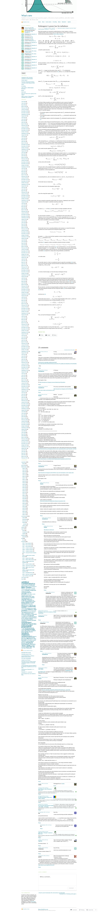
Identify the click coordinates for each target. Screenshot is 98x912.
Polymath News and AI (26, 652)
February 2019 (24, 228)
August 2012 (24, 352)
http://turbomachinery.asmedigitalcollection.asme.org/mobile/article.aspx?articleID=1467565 (57, 448)
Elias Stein (31, 596)
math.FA (24, 484)
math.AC (24, 468)
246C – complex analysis (27, 551)
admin (23, 517)
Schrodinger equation (31, 640)
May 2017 (23, 262)
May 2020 (23, 206)
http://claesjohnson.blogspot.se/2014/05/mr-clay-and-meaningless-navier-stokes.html (56, 472)
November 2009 (24, 405)
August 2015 (24, 295)
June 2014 (23, 318)
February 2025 (24, 125)
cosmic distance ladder (31, 594)
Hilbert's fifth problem (29, 610)
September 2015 (24, 294)
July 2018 (23, 240)
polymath (24, 536)
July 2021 (23, 187)
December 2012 (24, 346)
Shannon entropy (25, 641)
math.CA (24, 474)
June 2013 (23, 337)
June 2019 (23, 222)
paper (22, 528)
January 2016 (24, 287)
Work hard (23, 92)
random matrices (25, 634)
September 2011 (24, 370)
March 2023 (23, 157)
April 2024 (23, 141)
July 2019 (23, 221)
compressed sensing (25, 591)
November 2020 (24, 197)
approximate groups (25, 585)
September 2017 (24, 255)
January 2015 (24, 306)
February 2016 (24, 286)
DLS (23, 540)
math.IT (23, 493)
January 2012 (24, 364)
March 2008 (23, 437)
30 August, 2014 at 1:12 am (43, 796)
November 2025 (24, 112)
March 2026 (23, 106)
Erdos (31, 598)
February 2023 (24, 158)
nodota (62, 783)
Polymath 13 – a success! (26, 672)
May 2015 (23, 300)
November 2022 (24, 163)
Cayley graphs (28, 589)
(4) (38, 289)
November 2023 (24, 146)
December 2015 (24, 289)
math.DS (24, 482)
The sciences (24, 577)
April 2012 (23, 359)
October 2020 (24, 198)
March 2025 (23, 123)
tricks (23, 463)
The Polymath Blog (27, 650)
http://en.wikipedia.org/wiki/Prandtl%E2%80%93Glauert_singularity (56, 689)
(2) (43, 113)
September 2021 (24, 184)
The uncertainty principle (29, 37)
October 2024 (24, 131)
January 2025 (24, 127)
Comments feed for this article (69, 349)
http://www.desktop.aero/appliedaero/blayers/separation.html (52, 501)
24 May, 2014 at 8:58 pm (46, 517)
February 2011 (24, 381)
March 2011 (23, 380)
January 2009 (24, 421)
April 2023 (23, 155)
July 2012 (23, 354)
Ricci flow (24, 639)
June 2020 (23, 205)
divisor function (29, 595)
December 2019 (24, 214)
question (23, 535)
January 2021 (24, 193)
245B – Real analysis (26, 544)
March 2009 (23, 418)
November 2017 (24, 252)
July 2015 (23, 297)
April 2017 (23, 263)
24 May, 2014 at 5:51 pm (44, 482)
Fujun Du (40, 841)
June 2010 (23, 394)
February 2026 (24, 108)
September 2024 (24, 133)
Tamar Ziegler (26, 645)
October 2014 (24, 311)
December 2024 (24, 128)
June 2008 (23, 432)
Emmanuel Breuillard (25, 597)
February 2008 (24, 438)
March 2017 (23, 265)
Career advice (48, 21)
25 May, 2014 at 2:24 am (48, 526)
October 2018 (24, 235)
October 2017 (24, 254)
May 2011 (23, 376)
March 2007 (23, 456)
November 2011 (24, 367)
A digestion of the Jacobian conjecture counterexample (27, 78)
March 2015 (23, 303)
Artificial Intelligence (32, 586)
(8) (44, 250)
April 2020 (23, 208)
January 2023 (24, 160)
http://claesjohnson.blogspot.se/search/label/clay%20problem (52, 382)
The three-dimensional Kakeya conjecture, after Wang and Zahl (28, 82)
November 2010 (24, 386)
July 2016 (23, 278)
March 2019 (23, 227)
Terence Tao (52, 29)
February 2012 (24, 362)
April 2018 (23, 244)
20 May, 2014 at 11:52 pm (43, 370)
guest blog (23, 465)
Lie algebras (24, 615)
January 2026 (24, 109)
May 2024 (23, 139)
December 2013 (24, 327)
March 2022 (23, 174)
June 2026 (23, 103)
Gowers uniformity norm (31, 605)
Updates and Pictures (25, 660)
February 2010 (24, 400)
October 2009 (24, 407)
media (23, 522)
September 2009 (24, 408)
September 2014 (24, 313)
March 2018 (23, 246)
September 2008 (24, 427)
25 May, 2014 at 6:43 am (42, 615)
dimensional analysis (61, 28)
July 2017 (23, 259)
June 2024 (23, 138)
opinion (23, 527)
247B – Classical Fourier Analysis (29, 552)
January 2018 (24, 249)
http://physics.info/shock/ (49, 529)
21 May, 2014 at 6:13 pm (42, 394)
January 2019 (24, 230)
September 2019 (24, 217)
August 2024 (24, 135)
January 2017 (24, 268)
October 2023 (24, 147)
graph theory (29, 608)
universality (25, 647)
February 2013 (24, 343)
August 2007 (24, 448)
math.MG (24, 497)
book (23, 530)
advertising (24, 519)
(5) (64, 288)
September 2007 (24, 446)
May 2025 (23, 120)
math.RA (24, 508)
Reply (39, 368)
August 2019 (24, 219)
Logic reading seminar (27, 575)
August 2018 (24, 238)
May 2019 (23, 224)
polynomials (30, 629)
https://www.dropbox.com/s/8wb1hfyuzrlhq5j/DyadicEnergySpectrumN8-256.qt (54, 459)
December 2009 (24, 403)
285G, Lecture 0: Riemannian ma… (31, 28)
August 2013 (24, 333)
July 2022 (23, 168)
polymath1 (29, 625)
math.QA (24, 506)
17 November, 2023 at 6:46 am (43, 855)
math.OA (24, 503)
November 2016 (24, 271)
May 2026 (23, 104)
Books (59, 21)
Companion (24, 532)
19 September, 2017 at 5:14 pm (44, 812)
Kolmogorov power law (69, 28)
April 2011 (23, 378)
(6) (68, 280)
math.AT (24, 473)
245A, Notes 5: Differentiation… (30, 51)
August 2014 (24, 314)
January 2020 (24, 213)
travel (22, 579)
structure (29, 643)
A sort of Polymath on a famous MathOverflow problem (27, 656)
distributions (23, 595)
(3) (50, 208)
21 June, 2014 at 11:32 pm (43, 783)
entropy (32, 597)
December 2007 (24, 442)
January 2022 (24, 178)
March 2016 (23, 284)
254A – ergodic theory (26, 558)
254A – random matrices (27, 564)
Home (39, 21)
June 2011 (23, 375)
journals (25, 524)
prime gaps (24, 630)
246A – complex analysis (27, 548)
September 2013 (24, 332)
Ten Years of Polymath (26, 658)
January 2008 (24, 440)
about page (33, 901)
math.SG (24, 511)
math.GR (24, 489)
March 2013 (23, 341)
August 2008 (24, 429)
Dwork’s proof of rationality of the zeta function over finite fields (51, 892)
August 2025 (24, 115)
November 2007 (24, 443)
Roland (39, 395)
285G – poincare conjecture (28, 574)
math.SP (24, 513)
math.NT (24, 501)
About (43, 21)
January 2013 (24, 345)
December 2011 (24, 365)
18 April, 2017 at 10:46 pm (43, 804)
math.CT (24, 478)
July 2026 (23, 101)
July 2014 (23, 316)
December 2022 (24, 162)
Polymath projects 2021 (26, 654)
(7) (43, 242)
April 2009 (23, 416)
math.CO (24, 476)
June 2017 (23, 260)
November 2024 (24, 130)
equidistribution (25, 598)
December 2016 (24, 270)
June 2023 (23, 152)
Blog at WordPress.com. (43, 909)
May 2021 (23, 190)
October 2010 (24, 387)
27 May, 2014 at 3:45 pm (42, 667)
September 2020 (24, 200)
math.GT (24, 490)
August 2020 (24, 201)
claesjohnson (41, 371)
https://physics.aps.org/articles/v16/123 (46, 865)
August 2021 (24, 186)
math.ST (24, 514)
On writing (55, 21)
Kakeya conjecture (32, 614)
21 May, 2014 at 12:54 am (43, 386)
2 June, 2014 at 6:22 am (50, 592)
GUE (26, 609)
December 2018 (24, 232)
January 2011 (24, 383)
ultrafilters (33, 645)
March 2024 (23, 143)
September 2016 (24, 275)
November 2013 (24, 329)
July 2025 (23, 117)
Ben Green (26, 587)
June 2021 (23, 189)
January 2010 (24, 402)
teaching (23, 541)
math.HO (24, 492)
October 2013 (24, 330)
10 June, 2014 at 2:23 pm (43, 677)
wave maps (23, 648)
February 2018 (24, 248)
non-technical (24, 516)
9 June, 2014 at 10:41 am (46, 653)
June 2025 (23, 119)
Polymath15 (24, 628)
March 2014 (23, 322)
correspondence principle (26, 593)
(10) (45, 294)
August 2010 (24, 391)
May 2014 (23, 319)
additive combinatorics (28, 583)
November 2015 (24, 290)
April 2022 (23, 173)
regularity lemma (30, 637)
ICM (28, 610)
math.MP (53, 28)
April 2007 (23, 454)
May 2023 (23, 154)
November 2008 (24, 424)
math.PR (24, 505)
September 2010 (24, 389)
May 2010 (23, 395)
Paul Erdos (32, 624)
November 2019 (24, 216)
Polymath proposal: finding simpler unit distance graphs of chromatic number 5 (28, 662)
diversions (24, 521)
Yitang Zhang (29, 648)
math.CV (24, 479)
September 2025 (24, 114)
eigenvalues (25, 596)
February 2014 (24, 324)
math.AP (49, 28)
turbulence (47, 29)
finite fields (25, 602)
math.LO (24, 495)
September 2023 (24, 149)
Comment (71, 888)
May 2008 (23, 434)
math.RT (24, 509)
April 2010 (23, 397)
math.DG (24, 481)
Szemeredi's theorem (28, 644)
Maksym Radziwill (29, 617)
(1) (58, 71)
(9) (56, 246)
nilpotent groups (31, 620)
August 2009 (24, 410)
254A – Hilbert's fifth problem (28, 559)
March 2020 (23, 209)
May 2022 (23, 171)
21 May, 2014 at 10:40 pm (43, 465)
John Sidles (40, 669)
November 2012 (24, 348)
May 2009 (23, 415)
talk (22, 538)
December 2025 (24, 111)
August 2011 (24, 372)
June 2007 (23, 451)
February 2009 (24, 419)
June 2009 (23, 413)
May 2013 (23, 338)
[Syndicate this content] (22, 650)
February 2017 (24, 267)
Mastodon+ (64, 21)
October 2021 (24, 182)
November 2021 (24, 181)
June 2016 (23, 279)
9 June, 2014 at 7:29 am (44, 622)
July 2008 (23, 430)
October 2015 (24, 292)
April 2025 (23, 122)
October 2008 (24, 426)
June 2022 (23, 170)
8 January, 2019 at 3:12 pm (43, 831)
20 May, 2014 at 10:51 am (43, 351)
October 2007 (24, 445)
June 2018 (23, 241)
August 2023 (24, 150)
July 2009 (23, 411)
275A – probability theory (27, 572)
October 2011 (24, 368)
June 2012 (23, 356)
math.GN (24, 487)
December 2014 (24, 308)
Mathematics (24, 466)
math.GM (24, 486)
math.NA (24, 500)
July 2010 (23, 392)
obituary (24, 525)
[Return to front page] (49, 13)
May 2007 (23, 453)
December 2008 (24, 422)
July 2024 (23, 136)
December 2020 (24, 195)
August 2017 (24, 257)
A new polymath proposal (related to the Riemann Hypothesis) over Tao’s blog (29, 666)
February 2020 (24, 211)
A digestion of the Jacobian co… (29, 32)
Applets (69, 21)
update (23, 533)
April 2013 (23, 340)
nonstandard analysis (26, 623)
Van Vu (32, 647)
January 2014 (24, 325)
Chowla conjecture (30, 590)
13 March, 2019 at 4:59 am (43, 847)
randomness (26, 636)
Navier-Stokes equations (58, 34)
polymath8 (26, 626)
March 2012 (23, 360)
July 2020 (23, 203)
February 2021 (24, 192)
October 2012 (24, 349)
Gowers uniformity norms (28, 607)
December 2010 (24, 384)
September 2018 (24, 236)
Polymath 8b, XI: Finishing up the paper (68, 893)
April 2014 (23, 321)
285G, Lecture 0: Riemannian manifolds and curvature (27, 97)
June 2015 (23, 298)
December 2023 (24, 144)
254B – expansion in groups (28, 565)
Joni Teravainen (25, 613)
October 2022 (24, 165)
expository (46, 28)
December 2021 (24, 179)
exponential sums (30, 601)
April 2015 (23, 302)
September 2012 (24, 351)
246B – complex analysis (27, 549)
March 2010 (23, 399)
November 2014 (24, 310)
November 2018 (24, 233)
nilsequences (24, 621)
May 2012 (23, 357)
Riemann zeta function (28, 639)
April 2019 (23, 225)
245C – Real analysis (26, 546)
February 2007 (24, 458)
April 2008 (23, 435)
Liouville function (25, 616)
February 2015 (24, 305)
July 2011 (23, 373)
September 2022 (24, 166)
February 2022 (24, 176)
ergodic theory (26, 600)
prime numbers (31, 630)
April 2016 (23, 283)
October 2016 (24, 273)
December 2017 (24, 251)
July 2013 (23, 335)
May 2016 (23, 281)
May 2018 (23, 243)
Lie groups (30, 615)
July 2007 (23, 449)
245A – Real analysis (26, 543)
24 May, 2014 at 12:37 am (43, 610)
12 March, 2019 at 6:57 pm (43, 839)
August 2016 (24, 276)
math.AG (24, 470)
